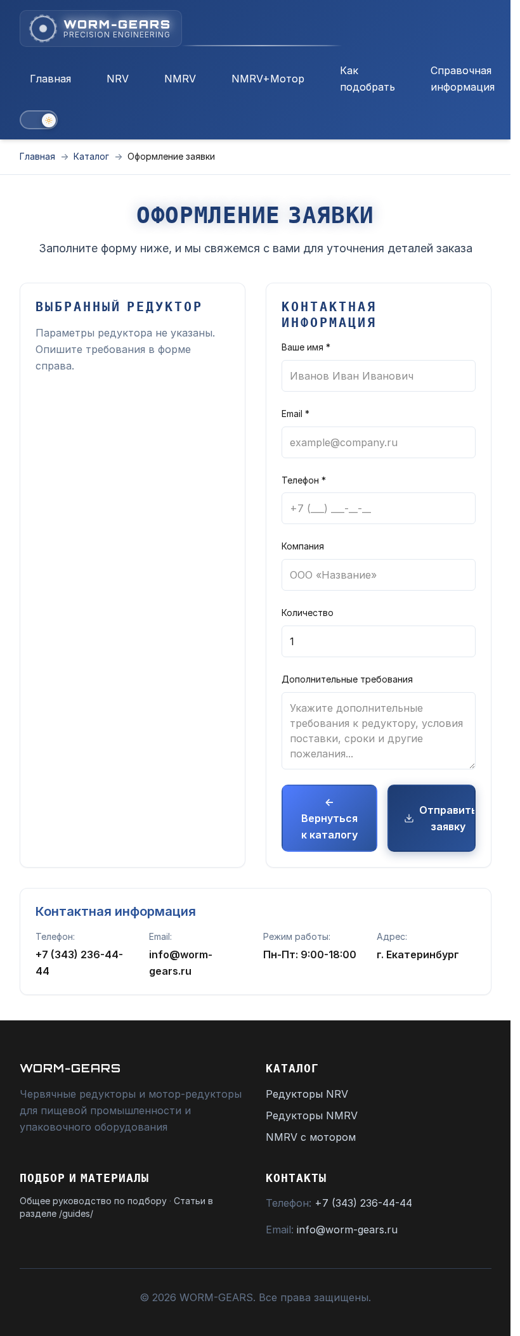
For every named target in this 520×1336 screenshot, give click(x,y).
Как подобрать (367, 78)
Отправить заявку (447, 818)
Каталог (91, 156)
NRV (118, 78)
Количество (308, 612)
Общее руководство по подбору (93, 1200)
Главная (50, 78)
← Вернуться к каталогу (329, 818)
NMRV (180, 78)
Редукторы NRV (307, 1094)
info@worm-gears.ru (347, 1229)
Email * (295, 413)
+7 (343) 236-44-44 (363, 1203)
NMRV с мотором (311, 1137)
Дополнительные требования (347, 679)
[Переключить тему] (39, 119)
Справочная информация (463, 78)
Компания (303, 546)
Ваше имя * (306, 347)
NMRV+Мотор (267, 78)
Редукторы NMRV (312, 1115)
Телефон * (304, 480)
